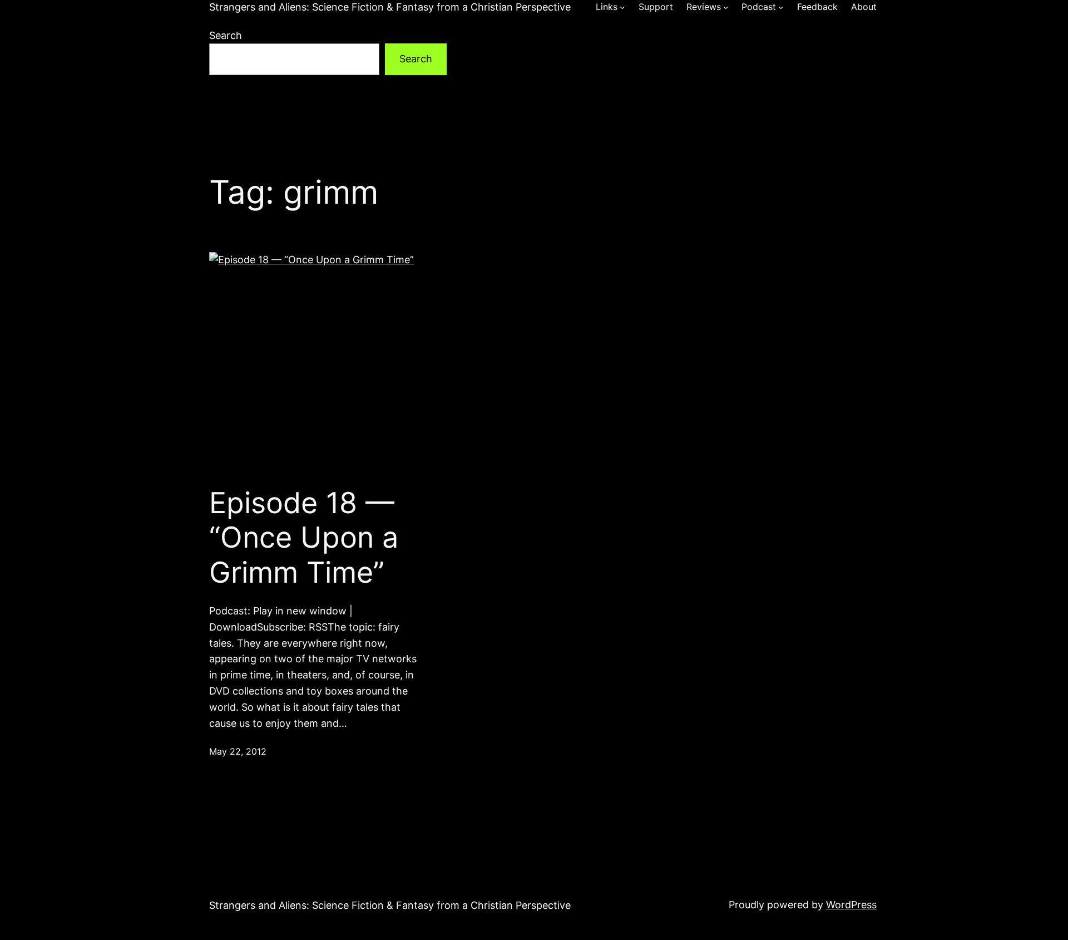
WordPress (851, 905)
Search (225, 35)
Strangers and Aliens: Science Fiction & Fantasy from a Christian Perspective (390, 7)
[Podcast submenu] (781, 7)
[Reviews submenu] (726, 7)
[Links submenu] (622, 7)
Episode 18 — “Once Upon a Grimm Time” (303, 538)
